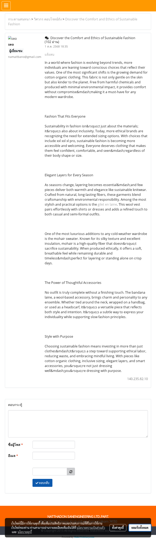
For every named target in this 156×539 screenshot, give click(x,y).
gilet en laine (107, 204)
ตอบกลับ (43, 483)
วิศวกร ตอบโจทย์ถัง (48, 19)
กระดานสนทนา (19, 19)
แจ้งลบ (49, 54)
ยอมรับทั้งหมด (139, 527)
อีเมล (13, 455)
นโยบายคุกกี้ (25, 532)
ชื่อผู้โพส (15, 444)
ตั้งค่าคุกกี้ (118, 527)
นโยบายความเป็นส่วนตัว (91, 527)
